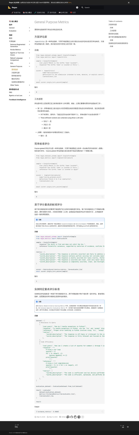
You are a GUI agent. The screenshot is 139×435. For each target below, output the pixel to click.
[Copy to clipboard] (102, 55)
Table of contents (115, 21)
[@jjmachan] (79, 417)
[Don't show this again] (129, 2)
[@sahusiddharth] (68, 417)
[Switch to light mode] (77, 7)
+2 (82, 417)
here (69, 2)
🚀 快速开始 (15, 12)
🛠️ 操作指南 (51, 12)
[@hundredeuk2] (75, 417)
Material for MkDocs (21, 432)
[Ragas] (9, 7)
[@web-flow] (71, 417)
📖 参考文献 (63, 12)
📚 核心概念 (27, 12)
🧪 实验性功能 (39, 12)
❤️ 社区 (73, 12)
